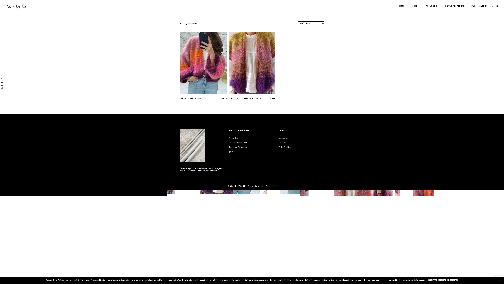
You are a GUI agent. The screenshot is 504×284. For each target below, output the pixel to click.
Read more (452, 280)
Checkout (283, 142)
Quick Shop (2, 84)
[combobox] (311, 24)
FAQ (231, 152)
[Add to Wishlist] (187, 36)
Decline (442, 280)
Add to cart (182, 34)
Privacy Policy (271, 186)
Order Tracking (285, 147)
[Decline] (500, 280)
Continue (432, 280)
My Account (283, 138)
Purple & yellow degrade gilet (245, 98)
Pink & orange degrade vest (194, 98)
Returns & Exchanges (238, 147)
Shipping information (238, 142)
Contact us (233, 138)
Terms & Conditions (255, 186)
